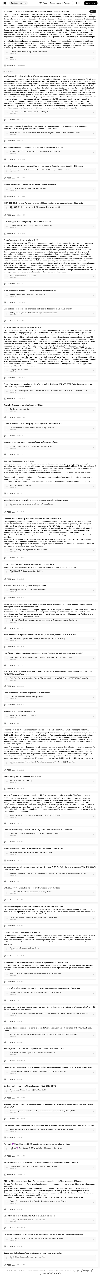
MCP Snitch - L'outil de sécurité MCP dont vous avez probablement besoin (35, 76)
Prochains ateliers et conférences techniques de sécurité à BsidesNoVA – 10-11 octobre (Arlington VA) (46, 730)
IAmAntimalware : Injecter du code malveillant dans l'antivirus (30, 290)
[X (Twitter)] (73, 1271)
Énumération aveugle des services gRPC (21, 240)
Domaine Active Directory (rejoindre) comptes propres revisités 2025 (32, 519)
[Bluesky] (77, 1271)
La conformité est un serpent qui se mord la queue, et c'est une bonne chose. (36, 500)
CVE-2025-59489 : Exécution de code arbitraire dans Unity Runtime (32, 888)
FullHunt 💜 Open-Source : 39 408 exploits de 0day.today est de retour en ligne (37, 1144)
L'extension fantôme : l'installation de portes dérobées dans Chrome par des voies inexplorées (43, 1234)
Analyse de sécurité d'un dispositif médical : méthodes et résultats (31, 442)
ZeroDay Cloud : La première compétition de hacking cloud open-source (34, 1049)
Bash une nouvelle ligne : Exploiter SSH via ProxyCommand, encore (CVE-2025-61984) (40, 635)
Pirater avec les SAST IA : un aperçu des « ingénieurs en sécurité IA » (33, 424)
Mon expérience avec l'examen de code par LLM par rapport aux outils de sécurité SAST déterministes (47, 795)
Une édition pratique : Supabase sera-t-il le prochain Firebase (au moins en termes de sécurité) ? (44, 653)
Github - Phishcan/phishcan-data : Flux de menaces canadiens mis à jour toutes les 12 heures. (43, 1181)
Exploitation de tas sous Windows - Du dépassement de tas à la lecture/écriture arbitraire (41, 1162)
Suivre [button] (93, 11)
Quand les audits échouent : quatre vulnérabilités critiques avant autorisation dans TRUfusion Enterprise (48, 1067)
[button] (50, 98)
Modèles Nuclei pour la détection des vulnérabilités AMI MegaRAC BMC (34, 906)
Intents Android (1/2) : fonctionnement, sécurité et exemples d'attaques (33, 147)
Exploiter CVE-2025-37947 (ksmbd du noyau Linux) (25, 586)
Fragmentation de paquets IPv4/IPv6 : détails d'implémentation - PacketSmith (36, 962)
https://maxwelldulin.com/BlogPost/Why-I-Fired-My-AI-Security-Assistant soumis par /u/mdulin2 (40, 567)
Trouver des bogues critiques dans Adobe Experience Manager (30, 184)
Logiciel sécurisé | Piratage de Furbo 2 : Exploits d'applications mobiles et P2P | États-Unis (42, 988)
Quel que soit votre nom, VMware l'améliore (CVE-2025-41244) (30, 1086)
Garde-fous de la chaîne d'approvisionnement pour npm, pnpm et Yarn (33, 1253)
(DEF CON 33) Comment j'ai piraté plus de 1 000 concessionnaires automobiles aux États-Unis (43, 203)
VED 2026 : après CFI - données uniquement (22, 777)
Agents (23, 3)
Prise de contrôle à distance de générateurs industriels (27, 693)
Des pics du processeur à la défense (19, 461)
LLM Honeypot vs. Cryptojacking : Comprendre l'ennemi (27, 221)
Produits (14, 3)
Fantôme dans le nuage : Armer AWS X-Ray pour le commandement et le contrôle (38, 830)
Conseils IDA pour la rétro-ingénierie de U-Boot (23, 405)
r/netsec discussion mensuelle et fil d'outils (22, 932)
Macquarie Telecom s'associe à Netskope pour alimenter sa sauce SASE (34, 848)
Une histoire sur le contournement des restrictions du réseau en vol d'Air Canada (38, 309)
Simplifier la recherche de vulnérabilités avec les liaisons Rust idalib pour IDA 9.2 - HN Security (43, 166)
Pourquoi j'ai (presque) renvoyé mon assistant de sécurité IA (29, 564)
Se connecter (90, 3)
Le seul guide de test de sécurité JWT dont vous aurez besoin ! (30, 1216)
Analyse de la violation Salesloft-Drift (19, 711)
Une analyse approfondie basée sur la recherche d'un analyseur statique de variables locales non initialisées (49, 1125)
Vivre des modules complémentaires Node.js (22, 327)
